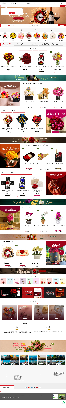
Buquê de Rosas (56, 375)
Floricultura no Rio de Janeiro (32, 358)
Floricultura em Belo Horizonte (59, 364)
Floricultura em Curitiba (32, 364)
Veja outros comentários (26, 337)
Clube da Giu (42, 369)
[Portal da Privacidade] (55, 395)
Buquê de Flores (61, 40)
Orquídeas (53, 40)
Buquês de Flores (7, 110)
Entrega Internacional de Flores (58, 373)
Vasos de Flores (59, 231)
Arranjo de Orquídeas (29, 231)
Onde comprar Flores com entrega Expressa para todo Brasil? (59, 372)
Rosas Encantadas (59, 169)
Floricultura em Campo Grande (41, 364)
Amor (42, 72)
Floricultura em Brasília (50, 364)
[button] (65, 16)
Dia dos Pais (29, 369)
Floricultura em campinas (59, 358)
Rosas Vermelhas (22, 112)
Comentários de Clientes (44, 374)
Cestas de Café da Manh (57, 374)
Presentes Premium (23, 266)
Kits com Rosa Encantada (27, 174)
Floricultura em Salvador (23, 358)
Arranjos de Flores (29, 50)
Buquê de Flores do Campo (44, 169)
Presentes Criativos (37, 196)
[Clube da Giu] (33, 352)
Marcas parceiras (43, 372)
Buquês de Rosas (29, 40)
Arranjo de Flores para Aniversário (43, 84)
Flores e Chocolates (22, 50)
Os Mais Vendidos (33, 48)
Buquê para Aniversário (33, 84)
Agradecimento (23, 134)
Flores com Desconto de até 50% (35, 145)
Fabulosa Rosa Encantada (22, 196)
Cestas (45, 40)
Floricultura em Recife (41, 358)
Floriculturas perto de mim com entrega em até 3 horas (33, 353)
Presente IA (55, 369)
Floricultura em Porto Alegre (50, 358)
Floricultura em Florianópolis (23, 364)
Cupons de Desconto (44, 373)
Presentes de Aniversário (43, 50)
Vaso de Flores (58, 72)
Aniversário (37, 40)
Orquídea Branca (44, 231)
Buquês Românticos (44, 107)
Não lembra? (31, 26)
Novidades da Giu (7, 242)
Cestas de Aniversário (25, 84)
